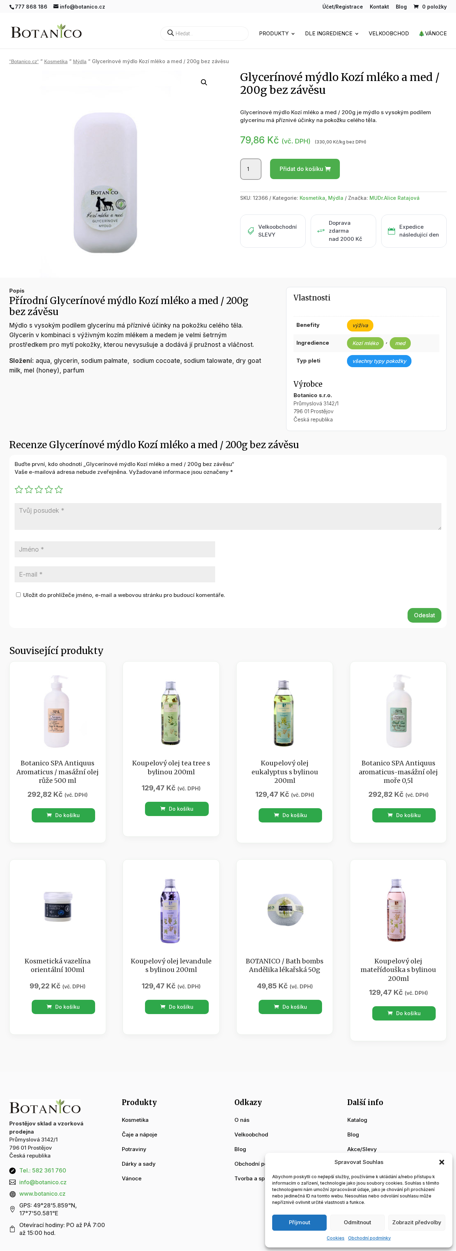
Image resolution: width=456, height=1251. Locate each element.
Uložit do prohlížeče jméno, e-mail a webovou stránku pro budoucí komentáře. (124, 595)
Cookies (335, 1238)
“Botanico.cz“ (24, 61)
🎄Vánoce (432, 34)
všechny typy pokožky (379, 361)
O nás (241, 1119)
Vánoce (131, 1178)
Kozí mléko (365, 343)
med (400, 343)
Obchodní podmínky (369, 1238)
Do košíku (67, 815)
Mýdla (80, 61)
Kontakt (379, 7)
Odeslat (424, 615)
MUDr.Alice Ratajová (394, 198)
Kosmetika (56, 61)
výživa (360, 325)
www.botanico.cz (42, 1193)
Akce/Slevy (362, 1149)
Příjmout (299, 1222)
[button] (441, 1162)
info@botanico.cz (43, 1182)
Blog (401, 7)
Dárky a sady (139, 1163)
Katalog (357, 1119)
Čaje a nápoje (139, 1134)
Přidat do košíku (301, 168)
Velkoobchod (389, 34)
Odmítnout (357, 1222)
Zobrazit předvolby (416, 1222)
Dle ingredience (328, 34)
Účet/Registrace (342, 7)
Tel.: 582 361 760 (42, 1170)
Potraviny (134, 1149)
